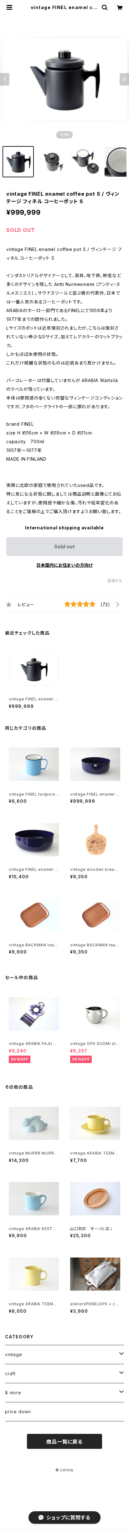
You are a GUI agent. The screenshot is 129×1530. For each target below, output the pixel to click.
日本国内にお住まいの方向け (64, 565)
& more (13, 1392)
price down (18, 1411)
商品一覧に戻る (64, 1442)
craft (10, 1373)
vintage (13, 1354)
